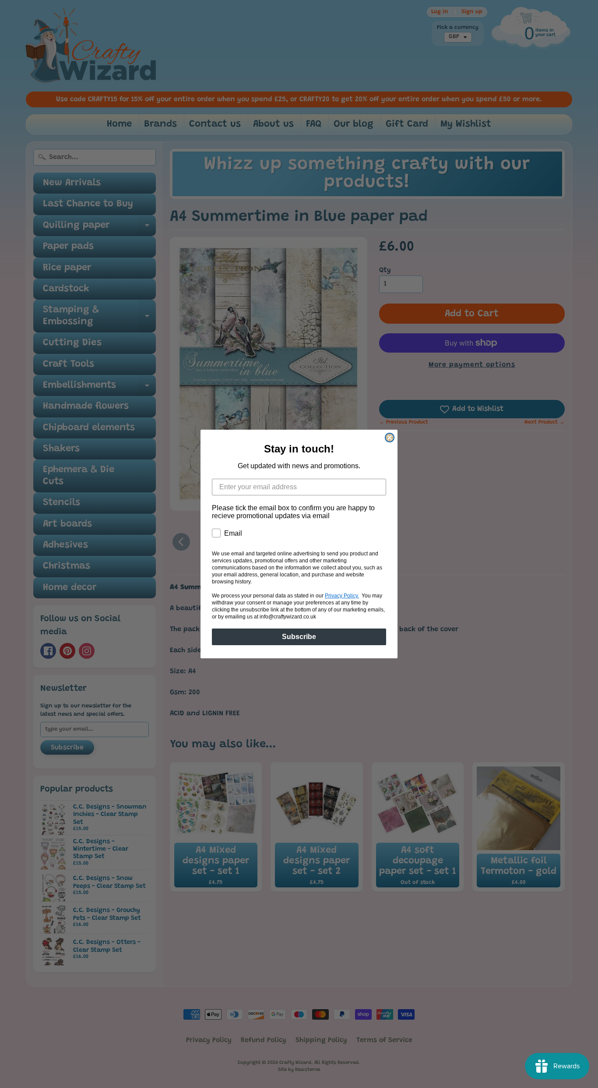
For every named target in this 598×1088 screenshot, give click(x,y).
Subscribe (299, 636)
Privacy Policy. (342, 596)
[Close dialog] (389, 437)
